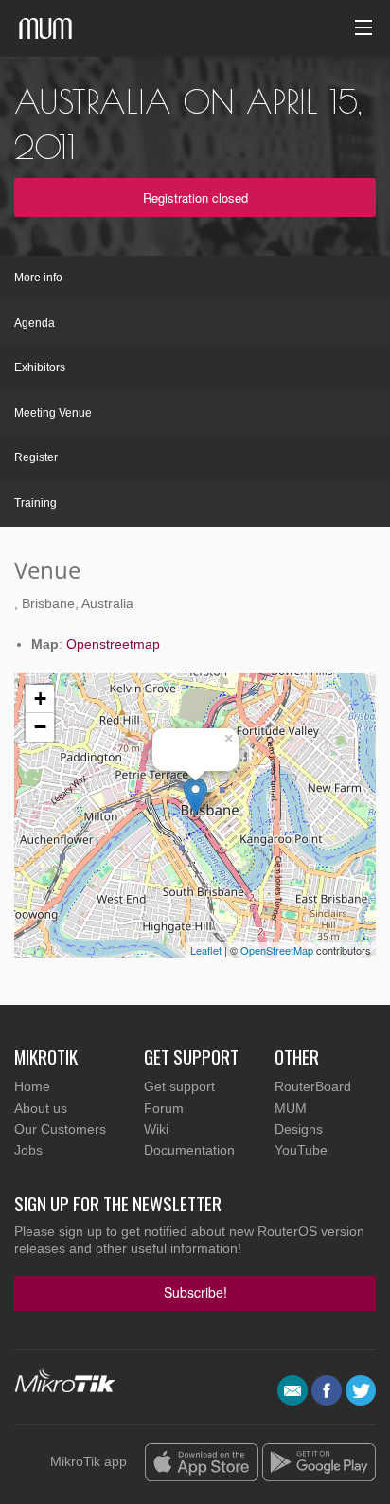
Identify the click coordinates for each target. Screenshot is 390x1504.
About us (40, 1108)
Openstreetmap (113, 644)
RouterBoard (313, 1086)
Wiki (156, 1129)
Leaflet (206, 950)
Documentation (189, 1149)
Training (35, 503)
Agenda (34, 323)
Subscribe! (195, 1291)
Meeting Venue (53, 413)
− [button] (40, 727)
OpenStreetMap (276, 950)
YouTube (301, 1149)
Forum (164, 1108)
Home (32, 1086)
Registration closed (195, 197)
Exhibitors (39, 367)
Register (36, 457)
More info (38, 277)
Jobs (28, 1149)
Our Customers (60, 1129)
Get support (179, 1086)
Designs (299, 1129)
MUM (291, 1108)
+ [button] (40, 698)
